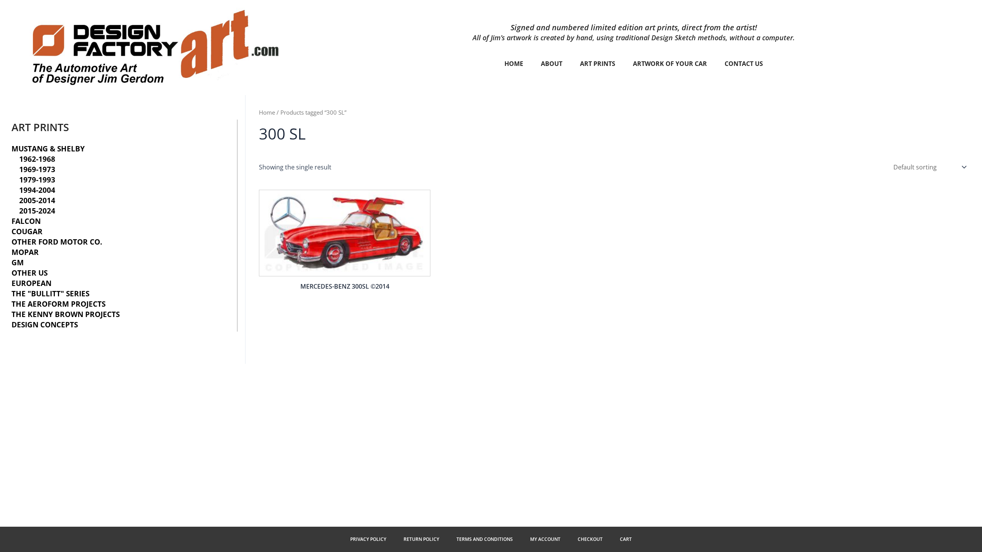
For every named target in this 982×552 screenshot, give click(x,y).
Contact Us (744, 63)
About (551, 63)
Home (513, 63)
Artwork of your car (670, 63)
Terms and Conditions (484, 539)
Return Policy (421, 539)
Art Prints (597, 63)
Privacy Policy (368, 539)
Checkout (590, 539)
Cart (626, 539)
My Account (545, 539)
